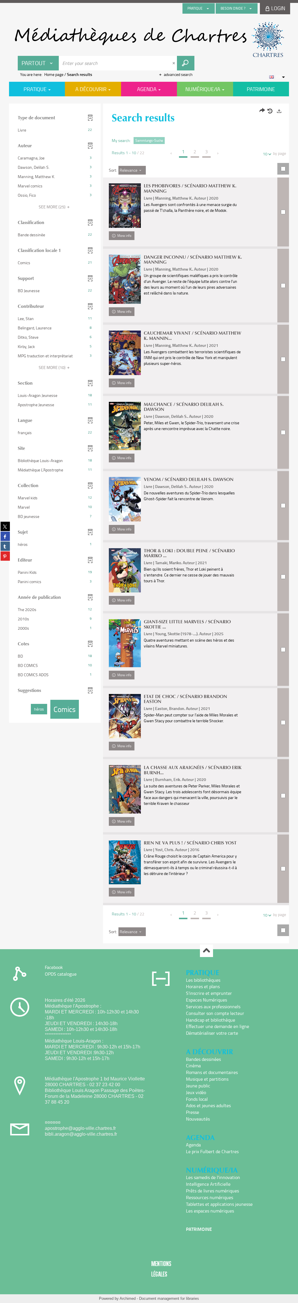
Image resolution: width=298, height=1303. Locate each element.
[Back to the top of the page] (206, 951)
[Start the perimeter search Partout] (185, 63)
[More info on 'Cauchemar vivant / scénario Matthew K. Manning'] (125, 353)
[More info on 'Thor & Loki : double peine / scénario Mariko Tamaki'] (125, 570)
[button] (55, 130)
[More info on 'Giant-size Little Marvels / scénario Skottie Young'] (125, 643)
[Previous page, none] (171, 153)
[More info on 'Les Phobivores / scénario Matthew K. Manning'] (125, 205)
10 (265, 154)
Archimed (128, 1298)
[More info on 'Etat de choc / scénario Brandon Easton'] (125, 716)
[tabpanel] (149, 524)
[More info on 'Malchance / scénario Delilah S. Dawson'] (125, 426)
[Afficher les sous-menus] (208, 8)
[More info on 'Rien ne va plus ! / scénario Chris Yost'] (125, 862)
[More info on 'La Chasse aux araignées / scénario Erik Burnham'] (125, 789)
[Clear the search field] (174, 63)
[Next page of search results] (218, 153)
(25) (52, 207)
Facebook (54, 967)
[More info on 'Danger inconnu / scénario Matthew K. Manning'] (125, 279)
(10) (52, 367)
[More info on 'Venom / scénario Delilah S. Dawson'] (125, 499)
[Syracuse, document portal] (149, 39)
